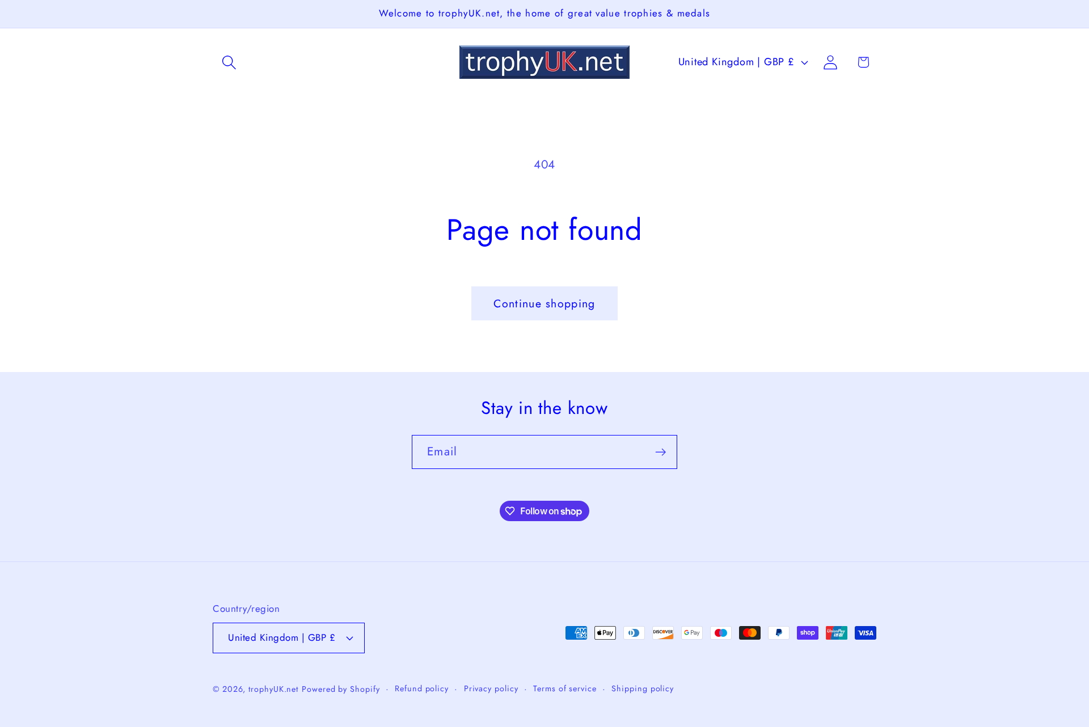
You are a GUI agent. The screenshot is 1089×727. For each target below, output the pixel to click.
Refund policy (422, 688)
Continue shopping (544, 303)
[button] (229, 62)
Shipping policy (642, 688)
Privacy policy (491, 688)
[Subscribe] (660, 452)
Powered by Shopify (340, 688)
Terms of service (565, 688)
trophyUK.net (273, 688)
